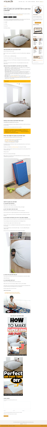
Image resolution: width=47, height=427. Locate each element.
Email (14, 410)
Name (5, 410)
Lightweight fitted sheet (8, 139)
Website (23, 410)
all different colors (18, 131)
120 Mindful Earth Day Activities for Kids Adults (12, 292)
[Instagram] (42, 1)
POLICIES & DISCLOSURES (4, 425)
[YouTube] (40, 1)
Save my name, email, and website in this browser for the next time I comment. (13, 412)
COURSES (29, 1)
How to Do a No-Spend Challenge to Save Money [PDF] (35, 51)
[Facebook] (24, 423)
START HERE (20, 1)
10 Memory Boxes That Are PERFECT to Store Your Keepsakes (35, 43)
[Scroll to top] (45, 426)
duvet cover (14, 139)
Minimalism (8, 7)
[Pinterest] (41, 1)
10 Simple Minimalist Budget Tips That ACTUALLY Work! (40, 43)
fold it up (28, 77)
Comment (5, 400)
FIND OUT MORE (38, 22)
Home (4, 7)
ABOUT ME (37, 1)
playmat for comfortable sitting (9, 141)
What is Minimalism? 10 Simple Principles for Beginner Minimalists (40, 52)
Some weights (7, 140)
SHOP (26, 1)
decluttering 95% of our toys (15, 76)
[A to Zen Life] (8, 1)
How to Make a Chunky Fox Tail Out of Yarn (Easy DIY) (12, 293)
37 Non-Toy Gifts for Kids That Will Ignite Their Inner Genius (17, 81)
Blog (5, 7)
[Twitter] (26, 423)
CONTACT (13, 425)
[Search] (42, 62)
